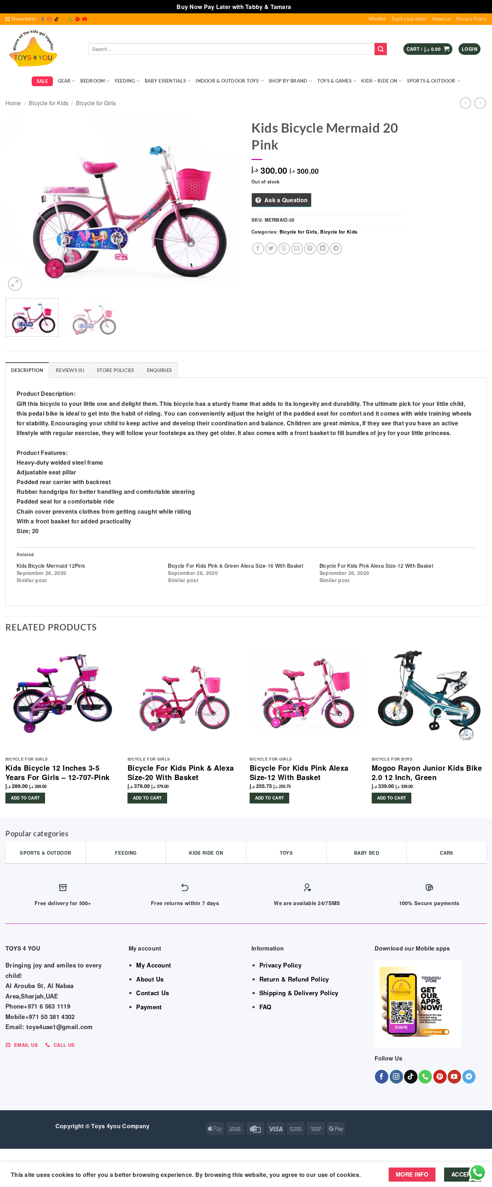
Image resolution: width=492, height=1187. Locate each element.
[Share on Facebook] (258, 248)
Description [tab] (27, 370)
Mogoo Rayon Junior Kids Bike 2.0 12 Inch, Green (427, 772)
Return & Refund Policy (294, 979)
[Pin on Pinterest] (310, 248)
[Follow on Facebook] (42, 19)
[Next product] (465, 102)
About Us (150, 979)
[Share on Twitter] (271, 248)
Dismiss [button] (304, 7)
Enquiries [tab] (159, 370)
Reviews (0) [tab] (70, 370)
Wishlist (377, 19)
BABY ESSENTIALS (165, 81)
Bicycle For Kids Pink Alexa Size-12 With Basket (376, 565)
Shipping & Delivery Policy (299, 992)
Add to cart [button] (25, 798)
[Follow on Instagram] (49, 19)
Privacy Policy (471, 19)
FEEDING (125, 81)
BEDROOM (92, 81)
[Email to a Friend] (297, 248)
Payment (149, 1006)
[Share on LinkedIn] (323, 248)
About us (441, 19)
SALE (42, 81)
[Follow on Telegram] (469, 1076)
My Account (153, 965)
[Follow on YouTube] (84, 19)
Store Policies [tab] (115, 370)
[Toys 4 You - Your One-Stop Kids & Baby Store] (41, 49)
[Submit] (381, 49)
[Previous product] (480, 102)
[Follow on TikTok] (56, 19)
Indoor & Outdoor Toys (227, 81)
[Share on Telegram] (336, 248)
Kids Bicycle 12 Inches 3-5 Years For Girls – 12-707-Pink (57, 772)
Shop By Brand (288, 81)
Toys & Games (334, 81)
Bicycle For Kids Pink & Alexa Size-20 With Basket (181, 772)
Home (13, 103)
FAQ (265, 1006)
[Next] (226, 204)
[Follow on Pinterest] (77, 19)
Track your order (409, 19)
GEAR (64, 81)
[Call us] (70, 19)
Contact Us (152, 992)
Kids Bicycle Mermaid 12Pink (51, 565)
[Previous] (19, 204)
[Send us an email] (63, 19)
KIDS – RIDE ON (379, 81)
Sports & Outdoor (431, 81)
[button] (20, 19)
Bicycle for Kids (48, 103)
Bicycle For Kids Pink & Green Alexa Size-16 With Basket (235, 565)
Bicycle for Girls (96, 103)
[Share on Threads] (284, 248)
